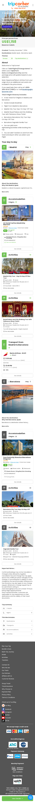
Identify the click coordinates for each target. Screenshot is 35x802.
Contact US (5, 665)
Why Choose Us (7, 689)
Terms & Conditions (8, 697)
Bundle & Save (6, 649)
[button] (5, 165)
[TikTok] (3, 720)
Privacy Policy (6, 695)
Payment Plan (6, 692)
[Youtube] (3, 717)
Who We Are (6, 668)
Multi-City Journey (8, 652)
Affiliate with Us (7, 676)
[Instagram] (3, 712)
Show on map (13, 228)
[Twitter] (3, 715)
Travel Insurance (7, 686)
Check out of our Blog (9, 702)
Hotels (4, 654)
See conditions (17, 772)
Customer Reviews (8, 679)
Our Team (5, 670)
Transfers (5, 660)
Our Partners (6, 673)
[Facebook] (3, 709)
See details (17, 293)
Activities (5, 657)
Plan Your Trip (6, 646)
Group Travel (6, 683)
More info (5, 192)
